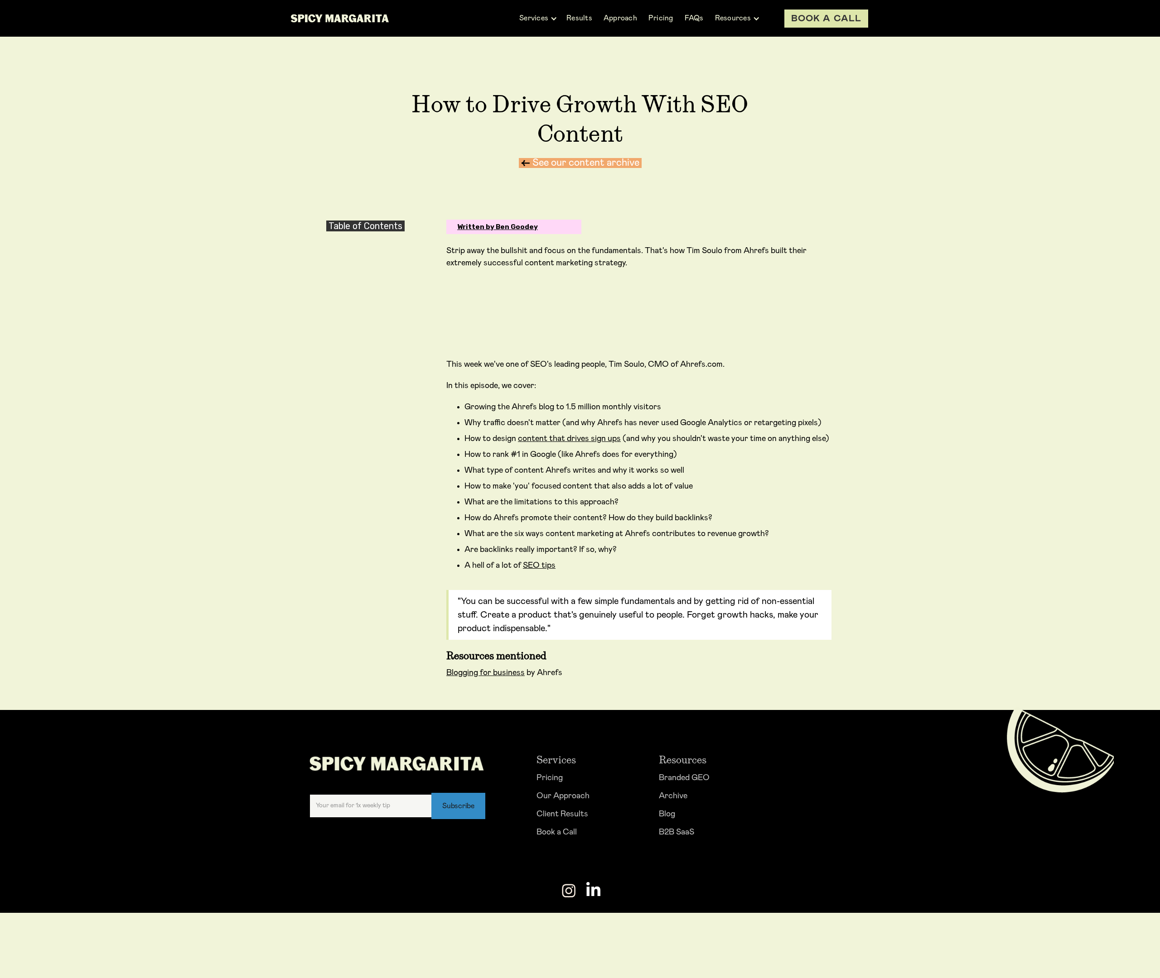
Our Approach (563, 796)
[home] (340, 18)
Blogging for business (485, 673)
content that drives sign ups (569, 439)
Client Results (562, 814)
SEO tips (539, 565)
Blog (667, 814)
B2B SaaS (676, 832)
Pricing (549, 778)
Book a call (826, 18)
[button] (538, 18)
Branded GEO (684, 778)
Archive (673, 796)
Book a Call (556, 832)
